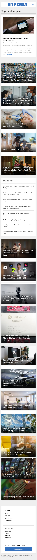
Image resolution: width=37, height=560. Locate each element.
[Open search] (34, 3)
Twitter (7, 533)
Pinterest (7, 535)
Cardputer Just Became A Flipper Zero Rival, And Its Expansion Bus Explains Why (18, 497)
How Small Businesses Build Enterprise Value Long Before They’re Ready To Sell (18, 170)
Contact (7, 515)
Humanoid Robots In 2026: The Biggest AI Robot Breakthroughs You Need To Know (18, 253)
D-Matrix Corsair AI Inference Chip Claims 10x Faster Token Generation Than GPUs (17, 338)
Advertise (7, 517)
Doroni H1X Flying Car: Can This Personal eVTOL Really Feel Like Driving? (15, 383)
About (7, 513)
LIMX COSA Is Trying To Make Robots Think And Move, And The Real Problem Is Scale (18, 298)
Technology (6, 36)
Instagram (8, 537)
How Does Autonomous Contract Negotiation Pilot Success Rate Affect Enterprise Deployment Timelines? (17, 100)
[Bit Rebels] (16, 5)
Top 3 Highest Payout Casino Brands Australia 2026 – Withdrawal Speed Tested (17, 453)
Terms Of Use (8, 520)
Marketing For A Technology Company (17, 149)
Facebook (8, 531)
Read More (9, 54)
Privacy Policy (9, 518)
